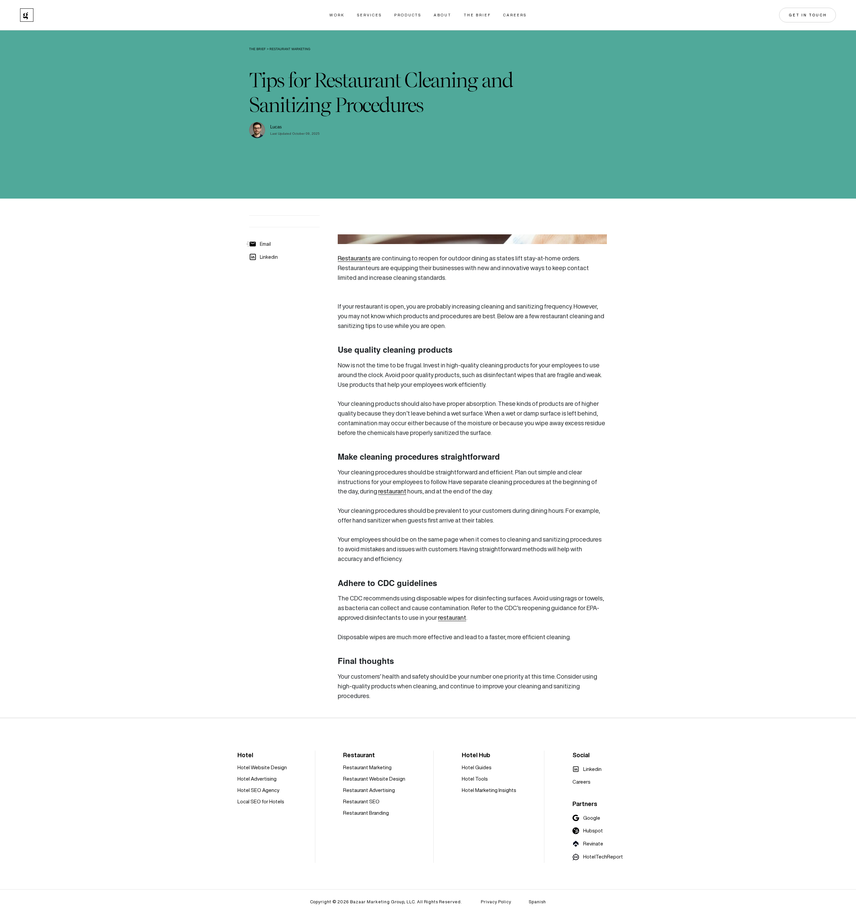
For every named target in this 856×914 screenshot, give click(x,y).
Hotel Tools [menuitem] (475, 778)
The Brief (477, 15)
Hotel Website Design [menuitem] (262, 767)
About (442, 15)
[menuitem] (587, 769)
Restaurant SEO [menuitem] (361, 801)
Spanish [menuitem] (537, 902)
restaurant (392, 491)
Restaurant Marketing (290, 49)
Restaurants (354, 258)
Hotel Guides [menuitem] (477, 767)
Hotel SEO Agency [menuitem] (258, 790)
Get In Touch (808, 15)
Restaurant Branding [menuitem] (366, 812)
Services (369, 15)
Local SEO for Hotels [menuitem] (260, 801)
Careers (515, 15)
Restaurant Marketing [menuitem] (367, 767)
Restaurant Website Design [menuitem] (374, 778)
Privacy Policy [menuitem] (496, 902)
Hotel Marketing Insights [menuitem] (489, 790)
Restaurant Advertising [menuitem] (369, 790)
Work (337, 15)
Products (407, 15)
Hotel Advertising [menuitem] (257, 778)
